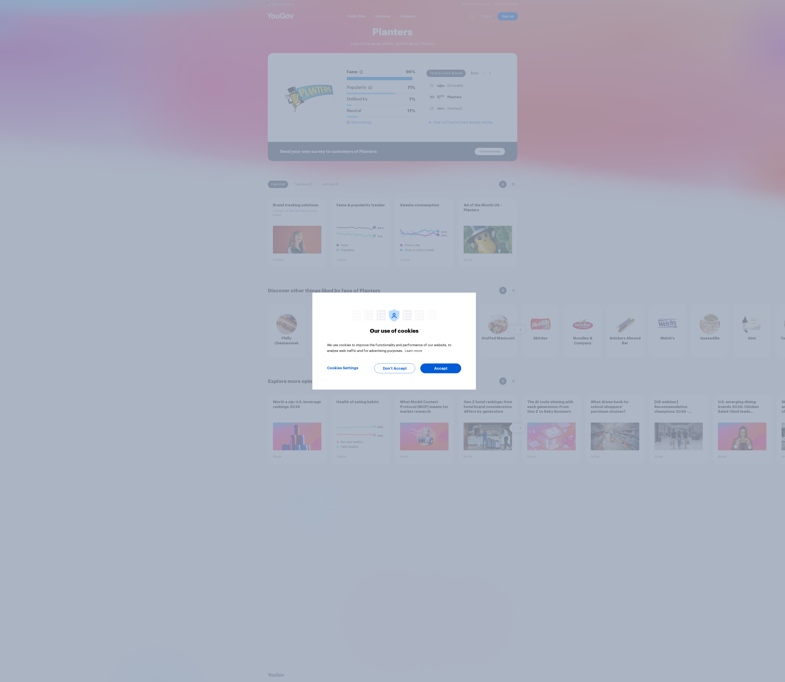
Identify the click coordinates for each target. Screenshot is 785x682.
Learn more (413, 350)
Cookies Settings (342, 368)
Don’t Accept (395, 368)
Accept (440, 368)
